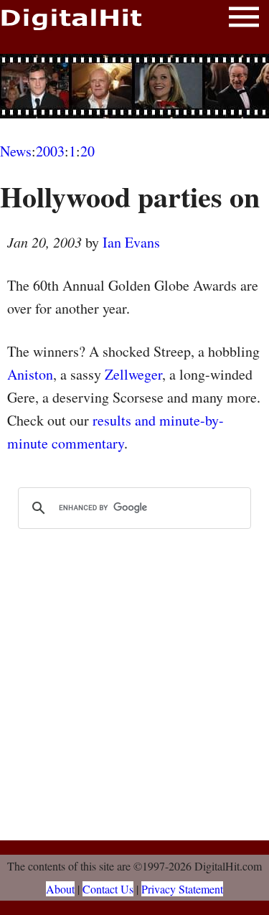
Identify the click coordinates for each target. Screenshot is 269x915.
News (16, 151)
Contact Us (107, 888)
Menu (244, 19)
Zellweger (133, 374)
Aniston (30, 374)
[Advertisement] (135, 86)
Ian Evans (131, 242)
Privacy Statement (182, 888)
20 (87, 151)
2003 (50, 151)
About (60, 888)
